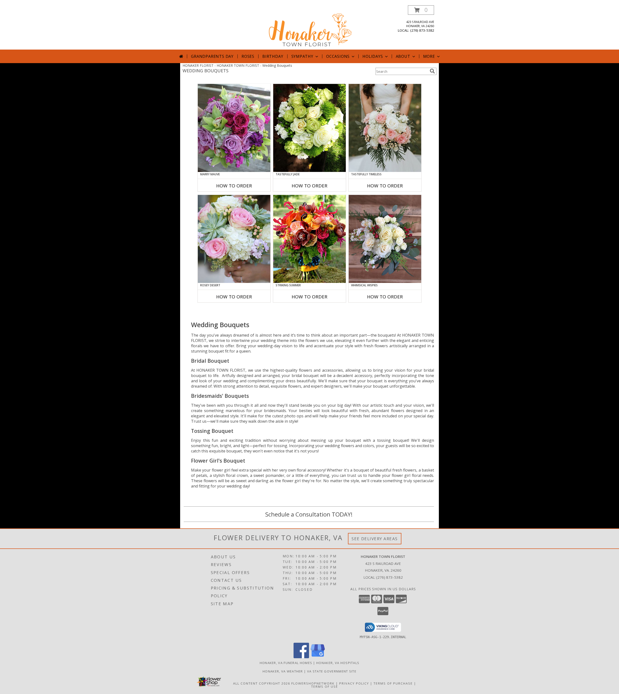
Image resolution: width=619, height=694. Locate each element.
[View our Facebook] (301, 657)
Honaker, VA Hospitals (337, 663)
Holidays (372, 56)
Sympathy (302, 56)
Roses (248, 56)
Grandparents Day (212, 56)
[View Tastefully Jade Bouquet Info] (309, 128)
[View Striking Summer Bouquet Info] (309, 239)
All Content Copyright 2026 (261, 683)
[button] (421, 10)
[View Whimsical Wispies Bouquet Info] (385, 239)
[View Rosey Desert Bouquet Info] (234, 239)
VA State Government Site (331, 671)
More (429, 56)
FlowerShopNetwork (313, 683)
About (403, 56)
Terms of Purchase (393, 683)
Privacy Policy (354, 683)
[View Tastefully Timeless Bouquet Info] (385, 128)
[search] (432, 71)
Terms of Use (324, 686)
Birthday (272, 56)
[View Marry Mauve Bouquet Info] (234, 128)
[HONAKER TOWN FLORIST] (310, 27)
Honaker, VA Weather (283, 671)
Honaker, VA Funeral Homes (286, 663)
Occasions (338, 56)
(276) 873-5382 (422, 30)
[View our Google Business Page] (317, 657)
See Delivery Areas (375, 538)
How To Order (234, 186)
